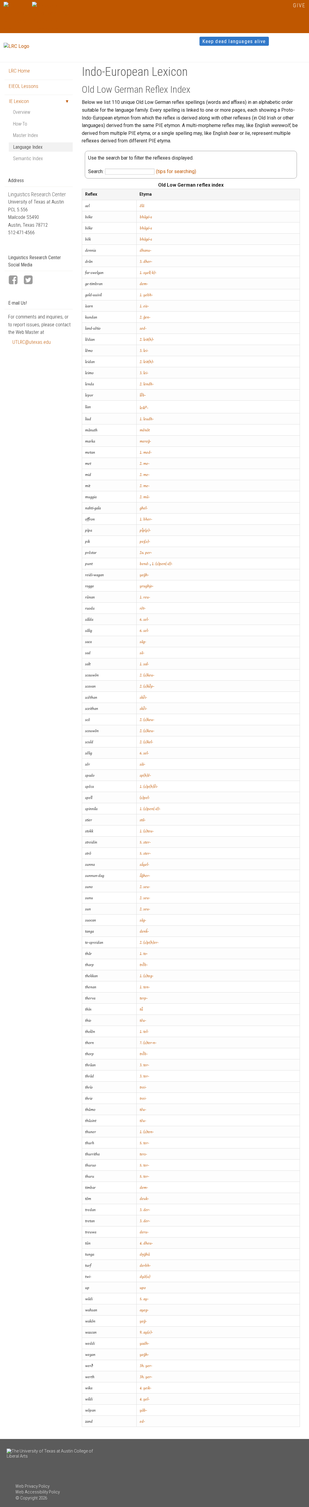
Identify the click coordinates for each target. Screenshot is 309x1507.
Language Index (28, 147)
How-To (20, 124)
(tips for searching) (176, 171)
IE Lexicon (19, 101)
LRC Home (19, 71)
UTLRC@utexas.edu (31, 342)
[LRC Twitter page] (31, 280)
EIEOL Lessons (23, 86)
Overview (21, 112)
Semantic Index (28, 158)
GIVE (299, 5)
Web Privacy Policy (32, 1486)
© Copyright (26, 1498)
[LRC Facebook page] (16, 280)
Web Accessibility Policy (37, 1492)
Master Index (25, 135)
